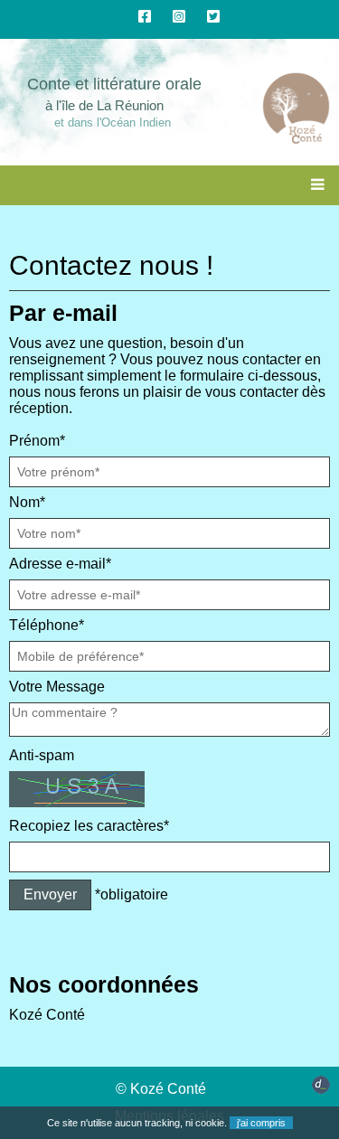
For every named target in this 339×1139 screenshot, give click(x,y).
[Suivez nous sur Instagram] (179, 16)
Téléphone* (46, 625)
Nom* (27, 502)
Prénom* (37, 440)
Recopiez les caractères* (89, 825)
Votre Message (57, 686)
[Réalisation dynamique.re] (321, 1089)
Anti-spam (41, 755)
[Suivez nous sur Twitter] (213, 16)
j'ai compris (261, 1122)
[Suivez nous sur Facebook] (144, 16)
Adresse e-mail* (60, 563)
